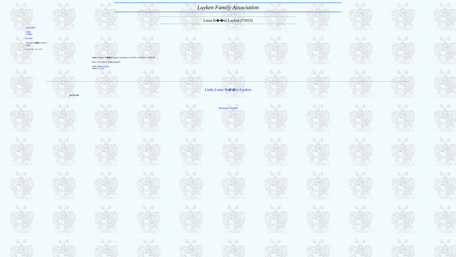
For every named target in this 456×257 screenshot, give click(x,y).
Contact (29, 34)
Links (28, 45)
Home (28, 32)
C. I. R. (101, 68)
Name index (30, 27)
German (29, 38)
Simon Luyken (103, 66)
